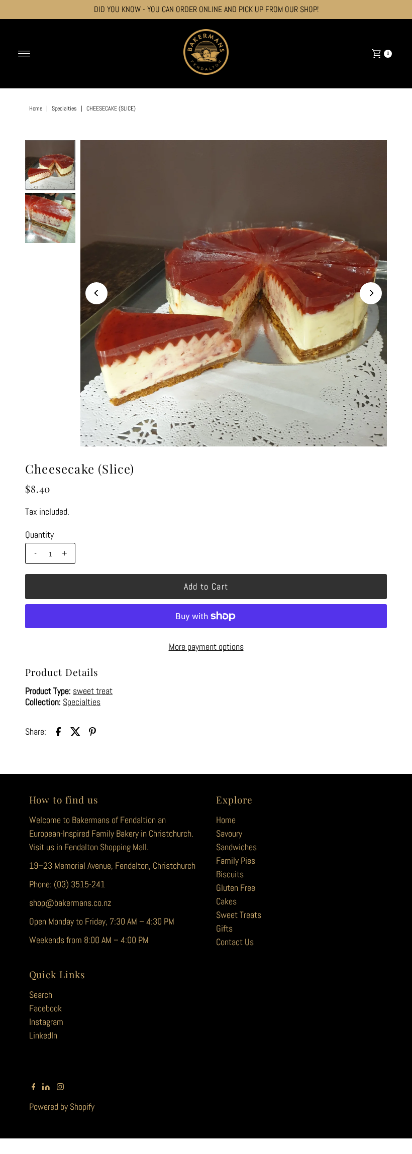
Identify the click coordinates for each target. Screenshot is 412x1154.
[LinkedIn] (46, 1087)
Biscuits (230, 874)
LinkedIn (43, 1035)
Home (35, 108)
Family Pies (235, 860)
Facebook (45, 1008)
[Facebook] (34, 1087)
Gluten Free (235, 887)
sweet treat (93, 691)
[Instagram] (60, 1087)
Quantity (39, 534)
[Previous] (96, 293)
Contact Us (235, 942)
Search (40, 994)
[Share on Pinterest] (92, 731)
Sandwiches (236, 847)
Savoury (229, 833)
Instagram (46, 1021)
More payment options (206, 646)
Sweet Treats (238, 914)
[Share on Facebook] (58, 731)
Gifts (224, 928)
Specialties (64, 108)
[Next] (371, 293)
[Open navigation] (24, 53)
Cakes (226, 901)
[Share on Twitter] (75, 731)
